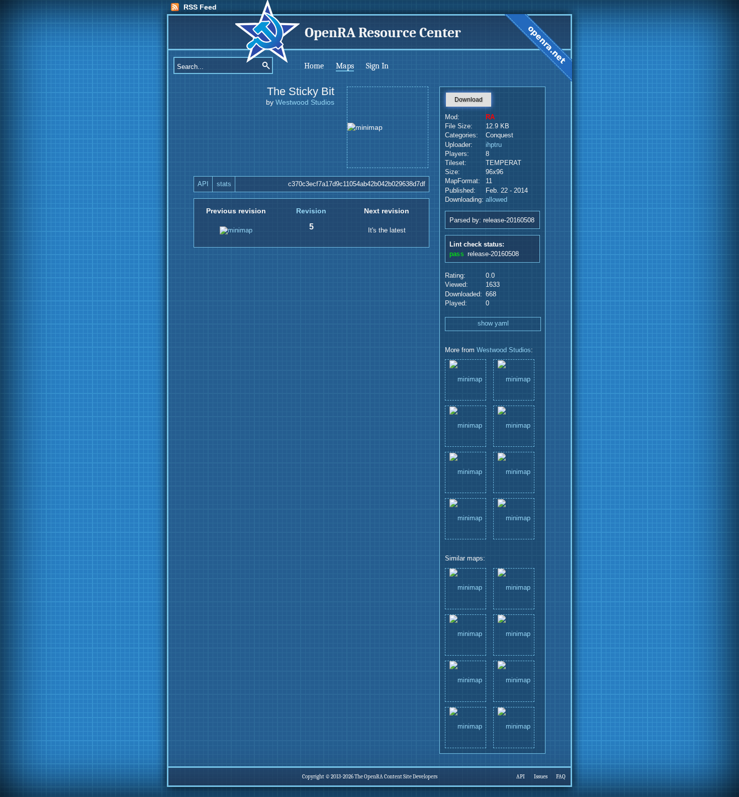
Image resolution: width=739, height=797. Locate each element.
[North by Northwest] (465, 425)
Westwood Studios (304, 102)
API (203, 184)
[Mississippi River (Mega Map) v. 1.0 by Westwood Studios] (514, 680)
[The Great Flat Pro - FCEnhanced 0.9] (514, 425)
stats (224, 184)
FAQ (561, 776)
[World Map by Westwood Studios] (465, 588)
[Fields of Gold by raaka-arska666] (465, 726)
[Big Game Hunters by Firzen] (514, 588)
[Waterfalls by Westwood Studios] (465, 634)
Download (468, 99)
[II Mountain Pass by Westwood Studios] (514, 634)
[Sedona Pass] (465, 379)
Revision (311, 211)
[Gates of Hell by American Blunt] (465, 680)
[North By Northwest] (514, 471)
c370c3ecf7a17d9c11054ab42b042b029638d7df (356, 184)
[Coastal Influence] (514, 379)
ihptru (494, 144)
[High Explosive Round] (465, 471)
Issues (540, 776)
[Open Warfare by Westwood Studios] (514, 726)
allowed (496, 199)
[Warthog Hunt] (465, 518)
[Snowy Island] (514, 518)
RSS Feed (200, 7)
